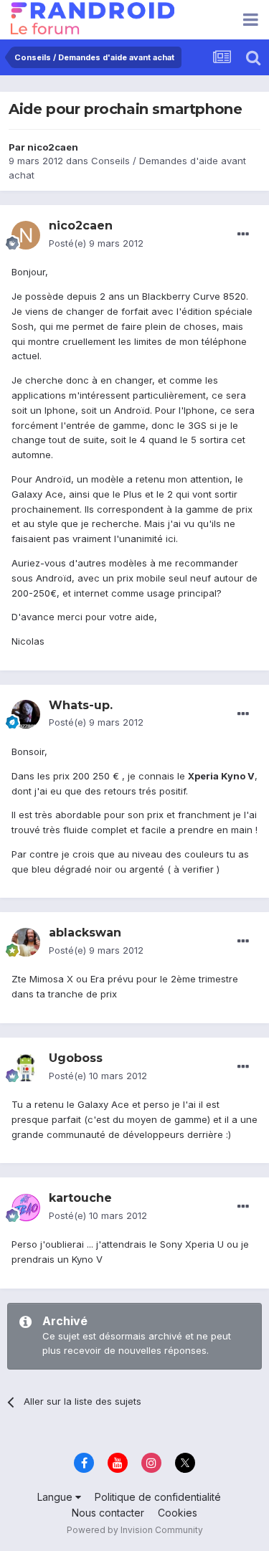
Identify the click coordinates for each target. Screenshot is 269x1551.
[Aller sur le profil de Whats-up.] (25, 714)
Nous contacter (108, 1513)
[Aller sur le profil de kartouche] (25, 1207)
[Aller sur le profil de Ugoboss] (25, 1067)
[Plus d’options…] (243, 234)
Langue (56, 1497)
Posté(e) (96, 243)
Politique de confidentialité (158, 1497)
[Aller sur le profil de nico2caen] (25, 235)
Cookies (177, 1513)
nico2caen (52, 147)
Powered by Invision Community (135, 1529)
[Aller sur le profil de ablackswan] (25, 942)
